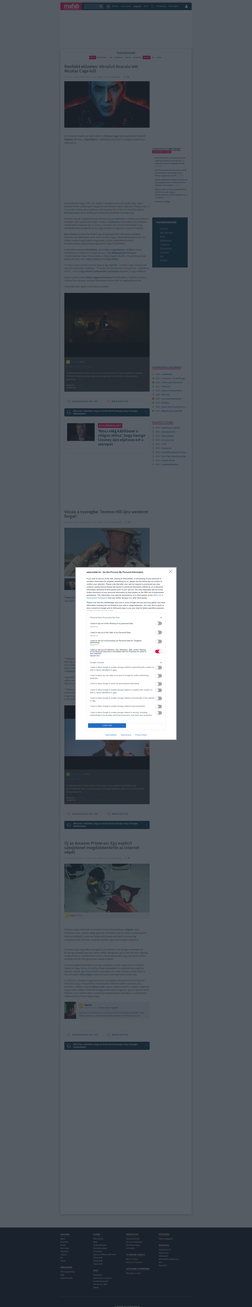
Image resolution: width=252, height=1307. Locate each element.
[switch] (158, 623)
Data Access (126, 735)
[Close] (171, 572)
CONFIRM (107, 725)
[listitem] (126, 617)
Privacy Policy (141, 735)
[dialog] (126, 653)
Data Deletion (111, 735)
